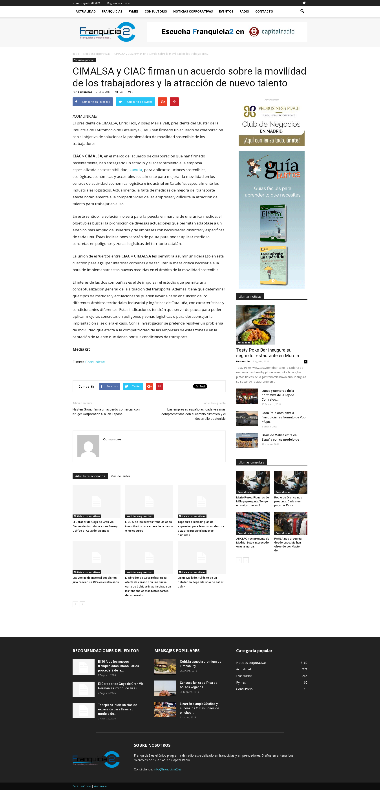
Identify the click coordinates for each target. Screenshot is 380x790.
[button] (302, 11)
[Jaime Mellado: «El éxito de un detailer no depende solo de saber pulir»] (202, 557)
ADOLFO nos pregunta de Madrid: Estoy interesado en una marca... (252, 542)
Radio (244, 11)
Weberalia (100, 786)
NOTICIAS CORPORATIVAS (193, 11)
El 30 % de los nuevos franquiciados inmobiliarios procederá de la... (118, 666)
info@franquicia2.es (168, 769)
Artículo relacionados (90, 476)
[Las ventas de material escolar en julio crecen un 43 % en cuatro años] (97, 557)
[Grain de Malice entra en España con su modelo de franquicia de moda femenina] (247, 440)
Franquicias (112, 11)
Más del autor (120, 476)
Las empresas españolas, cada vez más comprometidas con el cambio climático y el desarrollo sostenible (193, 414)
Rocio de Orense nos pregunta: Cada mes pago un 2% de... (288, 501)
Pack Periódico (82, 786)
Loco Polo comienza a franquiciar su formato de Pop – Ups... (283, 417)
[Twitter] (304, 3)
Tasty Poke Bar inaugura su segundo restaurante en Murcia (267, 352)
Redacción (243, 361)
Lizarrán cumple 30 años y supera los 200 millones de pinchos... (199, 708)
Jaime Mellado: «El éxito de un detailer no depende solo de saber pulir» (200, 582)
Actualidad (86, 11)
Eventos (226, 11)
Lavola (135, 169)
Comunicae (85, 91)
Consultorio (156, 11)
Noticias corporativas (84, 60)
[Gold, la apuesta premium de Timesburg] (165, 667)
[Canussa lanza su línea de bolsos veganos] (165, 688)
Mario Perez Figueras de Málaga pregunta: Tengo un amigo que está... (252, 501)
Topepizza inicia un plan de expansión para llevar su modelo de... (117, 709)
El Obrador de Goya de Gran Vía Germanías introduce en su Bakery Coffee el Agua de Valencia (95, 526)
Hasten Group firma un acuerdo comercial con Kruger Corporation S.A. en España (106, 411)
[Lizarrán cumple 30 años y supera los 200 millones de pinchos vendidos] (165, 709)
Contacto (264, 11)
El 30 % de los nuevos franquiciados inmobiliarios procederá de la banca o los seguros (149, 526)
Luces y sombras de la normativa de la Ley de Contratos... (278, 395)
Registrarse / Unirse (118, 3)
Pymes (133, 11)
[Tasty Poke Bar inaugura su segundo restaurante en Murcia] (271, 325)
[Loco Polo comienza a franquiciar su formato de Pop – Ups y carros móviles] (247, 418)
